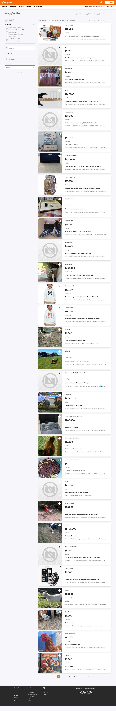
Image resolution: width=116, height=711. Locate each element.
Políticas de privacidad (33, 694)
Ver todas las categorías (46, 691)
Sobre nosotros (18, 691)
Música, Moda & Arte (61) (15, 28)
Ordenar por (92, 21)
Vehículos (13, 6)
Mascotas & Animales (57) (16, 30)
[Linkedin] (88, 691)
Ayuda (15, 693)
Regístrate (16, 700)
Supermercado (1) (13, 41)
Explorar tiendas (88, 6)
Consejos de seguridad (99, 6)
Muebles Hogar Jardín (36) (16, 34)
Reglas (29, 700)
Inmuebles (5, 6)
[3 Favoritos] (59, 90)
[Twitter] (85, 691)
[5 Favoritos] (59, 329)
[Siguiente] (92, 676)
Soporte (16, 695)
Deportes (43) (12, 32)
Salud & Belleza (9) (14, 39)
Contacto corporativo (17, 698)
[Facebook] (79, 691)
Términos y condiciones (31, 691)
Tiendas (45, 694)
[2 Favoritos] (59, 264)
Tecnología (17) (12, 36)
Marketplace (38, 6)
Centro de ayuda (110, 6)
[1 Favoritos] (59, 199)
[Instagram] (82, 691)
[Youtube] (90, 691)
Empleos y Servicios (25, 6)
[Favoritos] (59, 25)
